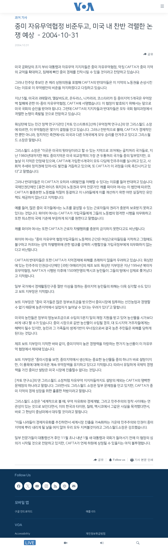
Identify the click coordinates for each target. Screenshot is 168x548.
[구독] (74, 486)
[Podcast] (64, 486)
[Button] (148, 54)
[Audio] (102, 543)
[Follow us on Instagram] (46, 486)
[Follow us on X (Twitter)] (28, 486)
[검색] (138, 543)
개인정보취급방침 (96, 533)
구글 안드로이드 (24, 511)
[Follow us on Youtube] (37, 486)
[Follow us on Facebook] (19, 486)
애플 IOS (90, 511)
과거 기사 (21, 17)
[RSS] (55, 486)
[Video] (65, 543)
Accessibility (22, 533)
